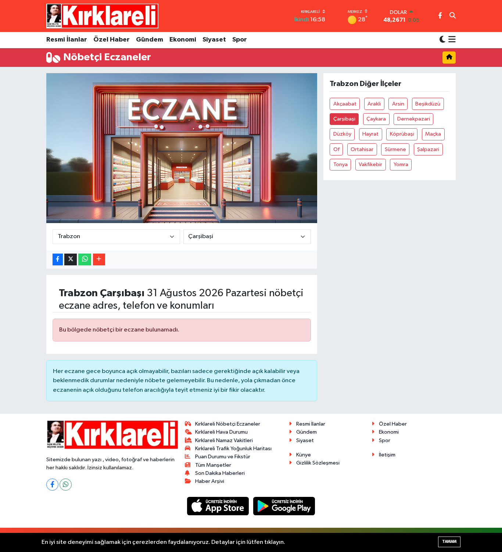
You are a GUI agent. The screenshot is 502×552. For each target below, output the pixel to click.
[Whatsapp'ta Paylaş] (84, 260)
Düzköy (342, 134)
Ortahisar (362, 149)
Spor (239, 39)
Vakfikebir (370, 164)
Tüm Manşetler (213, 465)
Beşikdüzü (427, 104)
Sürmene (395, 149)
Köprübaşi (402, 134)
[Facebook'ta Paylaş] (58, 260)
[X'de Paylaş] (70, 260)
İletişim (387, 455)
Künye (303, 455)
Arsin (398, 104)
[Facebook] (52, 484)
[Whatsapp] (66, 484)
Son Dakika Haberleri (220, 473)
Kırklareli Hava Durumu (221, 432)
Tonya (340, 164)
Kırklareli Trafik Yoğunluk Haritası (233, 448)
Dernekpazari (413, 119)
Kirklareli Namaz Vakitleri (224, 440)
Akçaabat (344, 104)
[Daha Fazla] (99, 260)
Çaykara (376, 119)
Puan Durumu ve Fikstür (222, 456)
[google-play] (284, 506)
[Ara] (452, 16)
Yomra (401, 164)
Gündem (149, 39)
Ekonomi (182, 39)
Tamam (449, 542)
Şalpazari (428, 149)
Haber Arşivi (209, 481)
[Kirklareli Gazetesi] (102, 15)
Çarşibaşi (344, 119)
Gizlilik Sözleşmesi (318, 463)
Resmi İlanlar (66, 39)
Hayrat (370, 134)
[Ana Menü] (450, 40)
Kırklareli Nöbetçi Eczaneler (227, 424)
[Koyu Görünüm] (442, 40)
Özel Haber (111, 39)
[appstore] (219, 506)
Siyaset (214, 39)
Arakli (374, 104)
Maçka (433, 134)
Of (336, 149)
